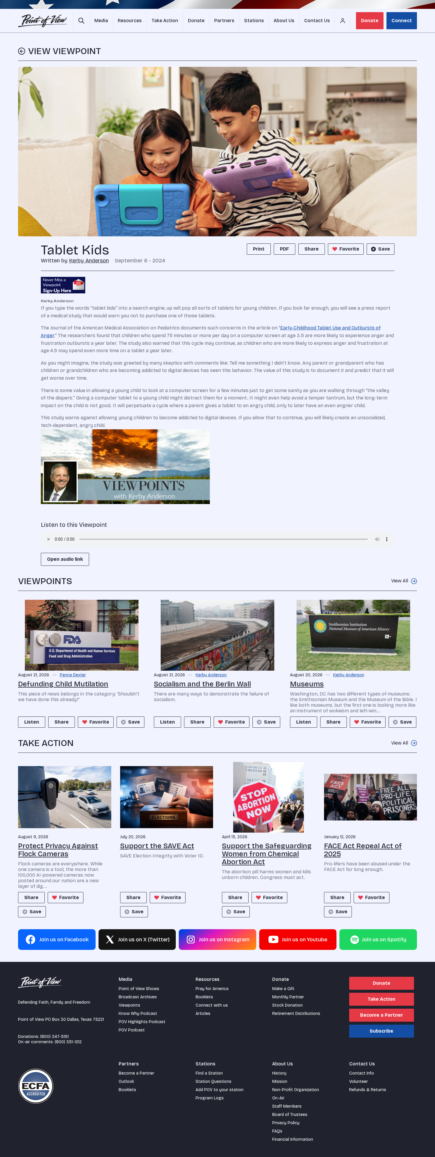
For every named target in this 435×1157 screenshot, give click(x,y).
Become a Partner (381, 1015)
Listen (31, 722)
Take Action (381, 999)
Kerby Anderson (89, 260)
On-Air (278, 1098)
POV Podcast (132, 1030)
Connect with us (212, 1005)
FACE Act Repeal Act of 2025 (363, 850)
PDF (284, 249)
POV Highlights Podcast (142, 1021)
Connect (402, 20)
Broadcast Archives (138, 997)
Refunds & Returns (367, 1089)
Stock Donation (287, 1005)
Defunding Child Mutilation (63, 684)
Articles (203, 1013)
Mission (279, 1081)
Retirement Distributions (296, 1013)
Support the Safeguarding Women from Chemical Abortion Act (267, 854)
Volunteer (358, 1081)
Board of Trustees (289, 1114)
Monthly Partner (288, 997)
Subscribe (381, 1031)
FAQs (277, 1131)
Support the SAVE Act (157, 846)
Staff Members (287, 1106)
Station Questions (213, 1081)
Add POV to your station (220, 1089)
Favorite (349, 249)
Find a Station (209, 1073)
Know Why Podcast (138, 1013)
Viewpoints (129, 1005)
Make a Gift (283, 988)
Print (259, 249)
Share (311, 249)
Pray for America (212, 988)
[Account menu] (342, 21)
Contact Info (361, 1073)
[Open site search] (81, 20)
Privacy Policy (285, 1122)
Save (384, 249)
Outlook (126, 1081)
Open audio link (65, 559)
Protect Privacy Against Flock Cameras (58, 850)
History (279, 1073)
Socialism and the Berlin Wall (202, 684)
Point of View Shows (139, 988)
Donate (369, 20)
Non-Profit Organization (295, 1089)
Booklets (204, 997)
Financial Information (292, 1139)
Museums (307, 684)
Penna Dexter (73, 675)
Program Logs (210, 1098)
